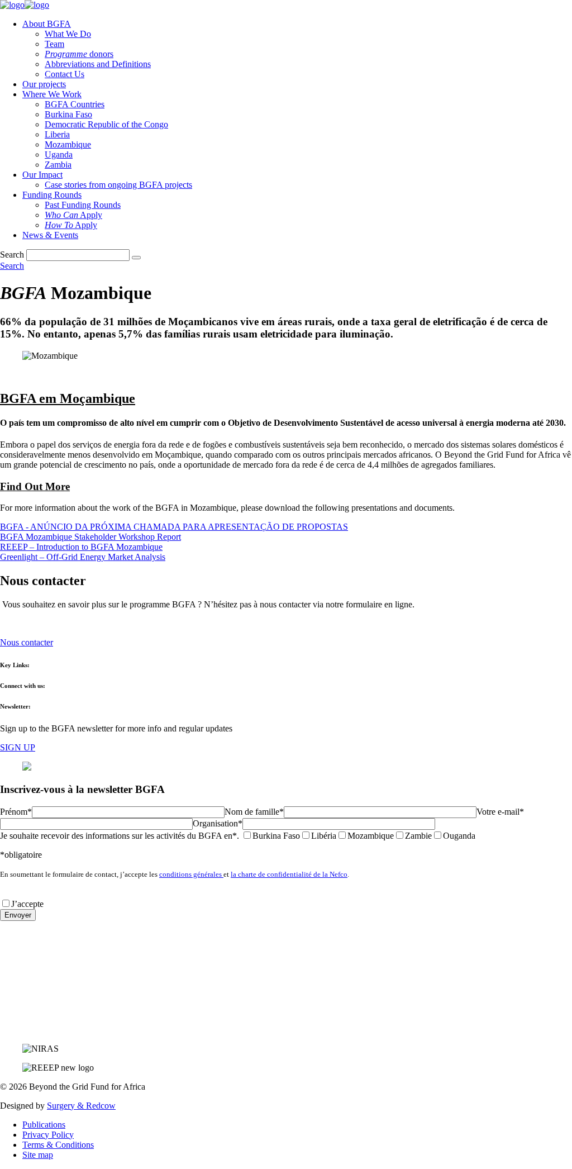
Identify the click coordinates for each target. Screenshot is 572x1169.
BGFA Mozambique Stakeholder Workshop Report (90, 536)
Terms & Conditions (58, 1144)
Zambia (58, 164)
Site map (37, 1155)
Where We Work (52, 94)
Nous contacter (26, 642)
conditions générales (191, 874)
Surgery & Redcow (81, 1105)
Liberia (57, 134)
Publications (43, 1124)
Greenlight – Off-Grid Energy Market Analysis (82, 557)
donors (79, 54)
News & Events (50, 235)
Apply (73, 215)
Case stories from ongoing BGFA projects (118, 184)
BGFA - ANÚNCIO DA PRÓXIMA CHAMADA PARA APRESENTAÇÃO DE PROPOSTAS (174, 526)
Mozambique (68, 144)
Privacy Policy (48, 1134)
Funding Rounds (52, 194)
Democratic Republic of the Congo (106, 124)
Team (54, 44)
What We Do (68, 34)
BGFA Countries (74, 104)
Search (12, 254)
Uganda (59, 154)
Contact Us (64, 74)
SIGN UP (17, 747)
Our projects (44, 84)
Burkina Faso (68, 114)
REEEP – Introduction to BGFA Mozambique (81, 547)
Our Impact (42, 174)
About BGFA (46, 23)
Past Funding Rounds (83, 205)
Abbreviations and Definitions (98, 64)
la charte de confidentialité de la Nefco (289, 874)
